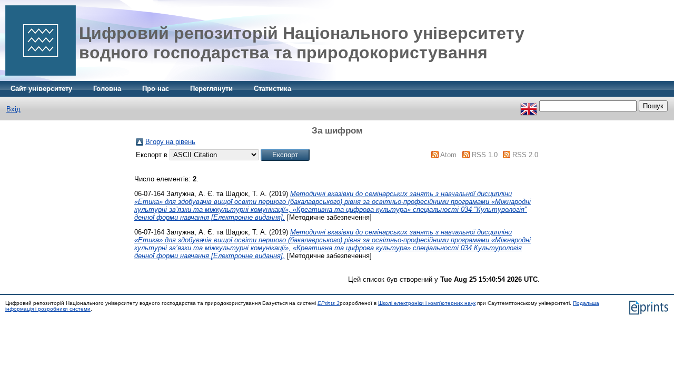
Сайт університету (41, 89)
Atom (448, 155)
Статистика (272, 89)
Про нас (155, 89)
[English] (528, 106)
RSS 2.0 (525, 155)
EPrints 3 (329, 303)
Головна (107, 89)
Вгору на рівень (170, 142)
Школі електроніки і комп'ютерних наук (426, 303)
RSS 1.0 (485, 155)
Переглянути (211, 89)
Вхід (13, 109)
